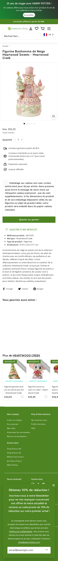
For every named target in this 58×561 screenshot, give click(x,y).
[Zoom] (53, 116)
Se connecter (12, 424)
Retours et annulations (17, 436)
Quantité (7, 139)
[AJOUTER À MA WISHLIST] (22, 344)
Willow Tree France (15, 457)
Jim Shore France (14, 461)
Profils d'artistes (38, 424)
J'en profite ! (29, 15)
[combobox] (48, 34)
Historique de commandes (18, 432)
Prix (5, 129)
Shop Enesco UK (14, 448)
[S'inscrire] (46, 550)
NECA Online (12, 465)
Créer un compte (14, 420)
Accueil (5, 46)
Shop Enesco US (14, 452)
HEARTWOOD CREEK (26, 355)
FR (50, 34)
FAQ (33, 428)
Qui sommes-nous (39, 420)
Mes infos (11, 428)
